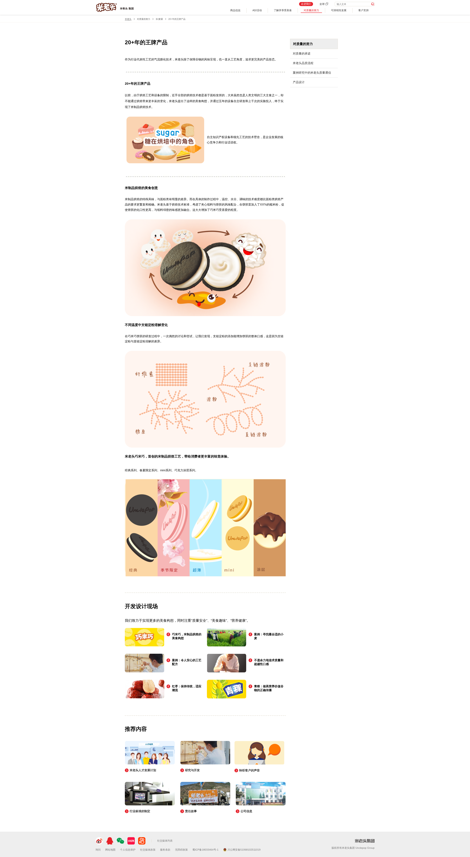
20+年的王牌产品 (176, 19)
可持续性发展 (338, 10)
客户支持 (363, 10)
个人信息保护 (127, 849)
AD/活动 (257, 10)
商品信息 (235, 10)
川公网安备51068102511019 (244, 849)
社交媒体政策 (148, 849)
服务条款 (165, 849)
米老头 (128, 19)
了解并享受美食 (283, 10)
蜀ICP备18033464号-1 (205, 849)
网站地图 (110, 849)
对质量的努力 (311, 10)
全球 (322, 4)
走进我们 (306, 3)
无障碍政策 (181, 849)
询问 (98, 849)
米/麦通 (159, 19)
